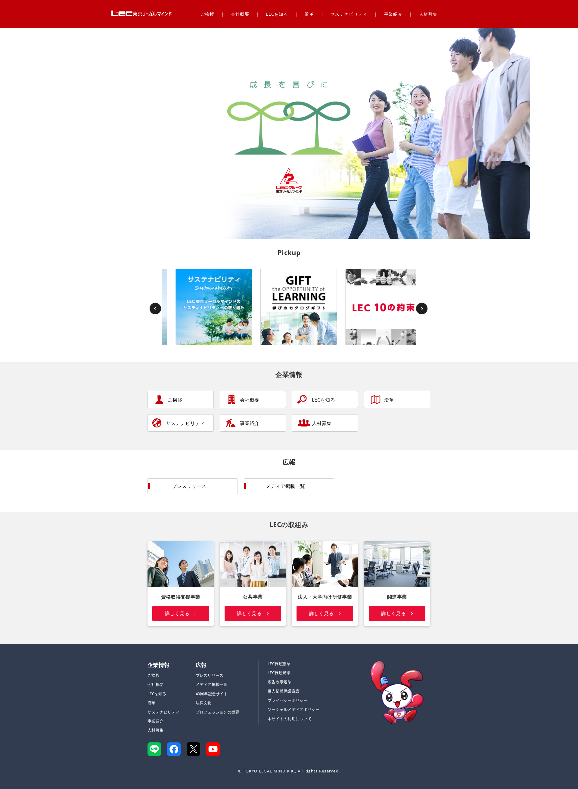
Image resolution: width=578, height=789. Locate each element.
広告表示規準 (280, 682)
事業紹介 (393, 14)
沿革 (309, 14)
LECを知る (277, 14)
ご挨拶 (207, 14)
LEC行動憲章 (279, 663)
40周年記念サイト (212, 693)
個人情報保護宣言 (284, 691)
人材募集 (428, 14)
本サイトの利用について (290, 718)
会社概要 (240, 14)
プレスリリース (189, 486)
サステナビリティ (349, 14)
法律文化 (204, 702)
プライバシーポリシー (288, 700)
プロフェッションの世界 (218, 712)
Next (422, 307)
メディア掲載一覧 (285, 486)
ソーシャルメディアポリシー (293, 709)
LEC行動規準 (279, 672)
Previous (156, 307)
